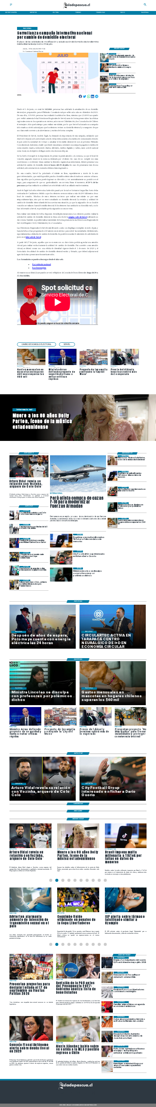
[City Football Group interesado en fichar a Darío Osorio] (112, 491)
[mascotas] (112, 522)
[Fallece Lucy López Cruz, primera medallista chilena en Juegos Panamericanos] (14, 584)
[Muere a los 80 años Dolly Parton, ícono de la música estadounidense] (112, 460)
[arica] (104, 77)
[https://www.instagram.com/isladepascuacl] (78, 1094)
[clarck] (14, 528)
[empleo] (107, 962)
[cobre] (107, 1021)
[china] (107, 1007)
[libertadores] (107, 992)
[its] (104, 57)
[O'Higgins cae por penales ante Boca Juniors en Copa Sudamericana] (14, 556)
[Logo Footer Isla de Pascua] (77, 1089)
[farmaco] (104, 67)
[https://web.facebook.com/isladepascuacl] (62, 1094)
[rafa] (107, 1051)
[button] (36, 344)
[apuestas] (14, 570)
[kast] (107, 1036)
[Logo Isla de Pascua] (78, 9)
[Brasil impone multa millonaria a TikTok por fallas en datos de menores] (112, 475)
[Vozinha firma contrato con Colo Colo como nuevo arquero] (14, 515)
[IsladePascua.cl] (10, 5)
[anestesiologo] (107, 1066)
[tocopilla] (104, 87)
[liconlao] (112, 507)
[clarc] (14, 542)
